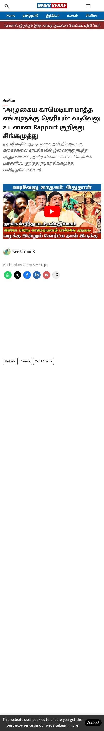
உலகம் (72, 15)
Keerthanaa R (24, 251)
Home (10, 15)
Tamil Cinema (43, 361)
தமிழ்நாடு (30, 15)
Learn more (68, 725)
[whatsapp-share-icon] (8, 277)
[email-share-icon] (46, 277)
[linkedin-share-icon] (37, 277)
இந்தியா (52, 15)
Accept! (93, 722)
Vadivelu (10, 361)
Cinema (25, 361)
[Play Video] (52, 211)
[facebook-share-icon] (27, 277)
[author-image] (7, 251)
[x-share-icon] (17, 277)
